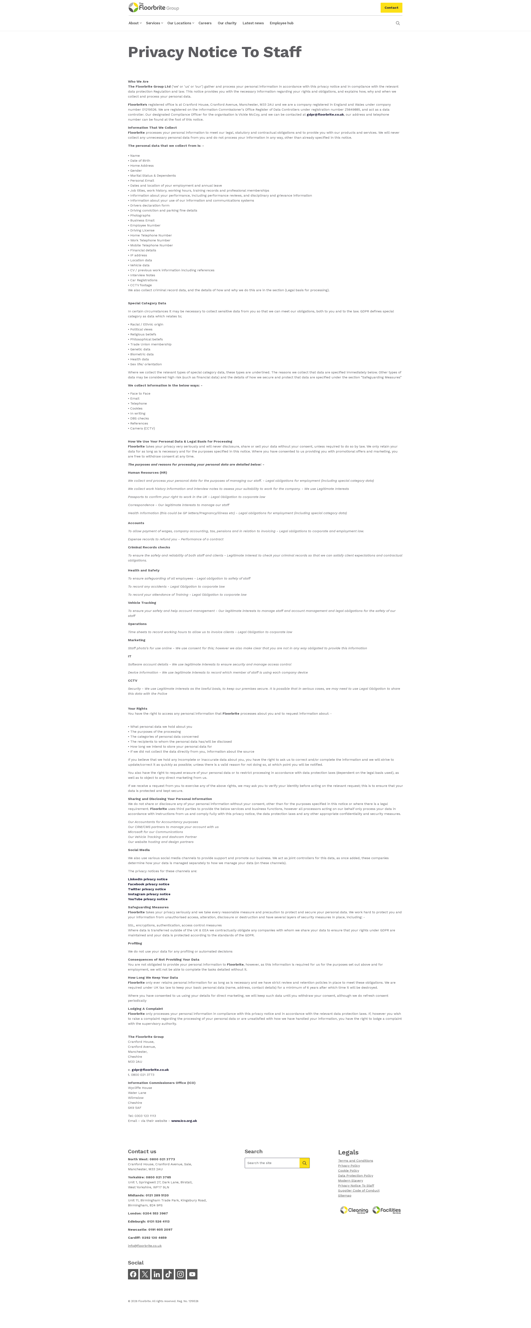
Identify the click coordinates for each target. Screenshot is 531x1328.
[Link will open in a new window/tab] (133, 1274)
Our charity (227, 23)
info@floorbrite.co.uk (145, 1246)
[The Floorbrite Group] (154, 7)
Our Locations (179, 23)
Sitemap (344, 1195)
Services (153, 23)
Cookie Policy (348, 1171)
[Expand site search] (398, 23)
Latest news (253, 23)
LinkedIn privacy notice (148, 879)
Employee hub (281, 23)
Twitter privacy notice (147, 889)
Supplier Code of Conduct (359, 1190)
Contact (391, 8)
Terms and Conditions (355, 1161)
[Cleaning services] (354, 1210)
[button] (304, 1163)
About (134, 23)
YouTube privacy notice (148, 899)
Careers (205, 23)
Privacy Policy (349, 1166)
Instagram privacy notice (149, 894)
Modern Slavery (350, 1180)
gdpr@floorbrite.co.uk (150, 1070)
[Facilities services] (387, 1210)
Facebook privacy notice (148, 884)
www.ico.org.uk (184, 1121)
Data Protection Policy (355, 1176)
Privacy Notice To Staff (356, 1185)
